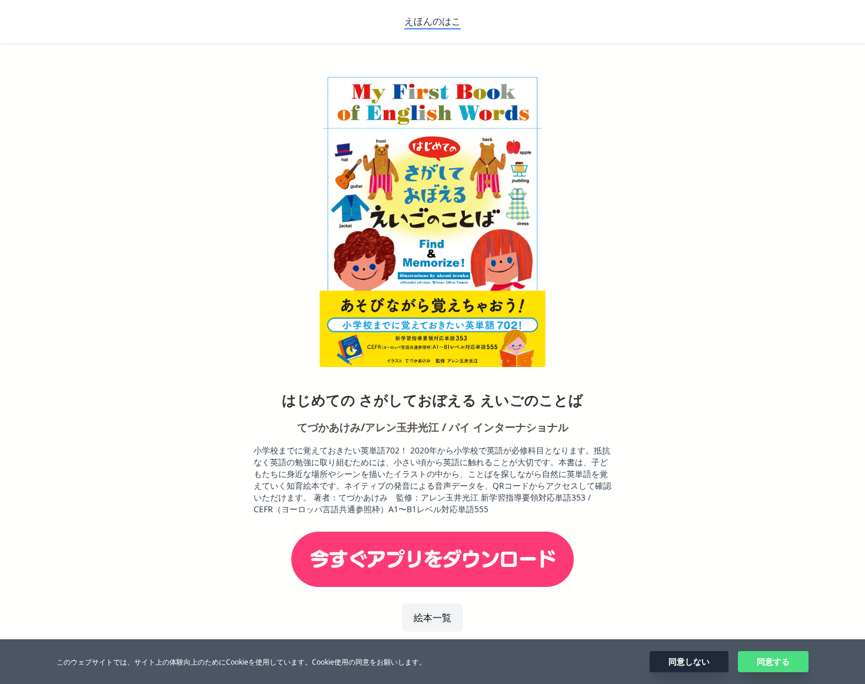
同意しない (689, 661)
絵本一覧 (432, 617)
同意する (773, 661)
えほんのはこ (432, 21)
